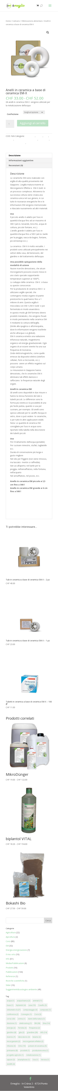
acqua (10, 1000)
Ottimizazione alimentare (32, 21)
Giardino (9, 139)
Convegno (26, 1014)
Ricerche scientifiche (15, 980)
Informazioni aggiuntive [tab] (21, 160)
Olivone (11, 1046)
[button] (47, 32)
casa (31, 1005)
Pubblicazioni (12, 972)
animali (37, 1000)
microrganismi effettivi (33, 1041)
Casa (46, 136)
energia (11, 1028)
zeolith (11, 1064)
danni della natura (36, 1019)
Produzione (44, 139)
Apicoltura (10, 937)
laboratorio (24, 1037)
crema (21, 1019)
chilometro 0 (13, 1010)
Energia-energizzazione (16, 950)
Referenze (10, 976)
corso (11, 1019)
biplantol (21, 1005)
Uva (35, 1059)
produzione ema (40, 1050)
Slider (8, 985)
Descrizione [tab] (15, 155)
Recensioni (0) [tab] (16, 165)
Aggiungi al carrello (32, 123)
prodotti (25, 1050)
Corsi (8, 941)
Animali (39, 136)
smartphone (24, 1059)
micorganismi (13, 1041)
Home (8, 21)
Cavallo (42, 1005)
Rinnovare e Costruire (15, 143)
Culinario (16, 21)
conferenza (12, 1014)
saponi (11, 1059)
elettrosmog (25, 1023)
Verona (45, 1059)
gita (21, 1032)
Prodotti (9, 967)
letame (37, 1037)
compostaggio (30, 1010)
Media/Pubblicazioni (15, 963)
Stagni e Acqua (33, 143)
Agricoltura (30, 136)
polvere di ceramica (37, 1046)
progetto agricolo (15, 1055)
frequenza (34, 1028)
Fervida (22, 1028)
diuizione (12, 1023)
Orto (21, 1046)
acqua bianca (23, 1000)
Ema (46, 1023)
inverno (11, 1037)
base (10, 1005)
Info (7, 958)
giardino (11, 1032)
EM (7, 945)
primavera (12, 1050)
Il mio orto (10, 954)
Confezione (12, 114)
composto (45, 1010)
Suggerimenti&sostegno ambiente (21, 989)
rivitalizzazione (33, 1055)
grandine (32, 1032)
